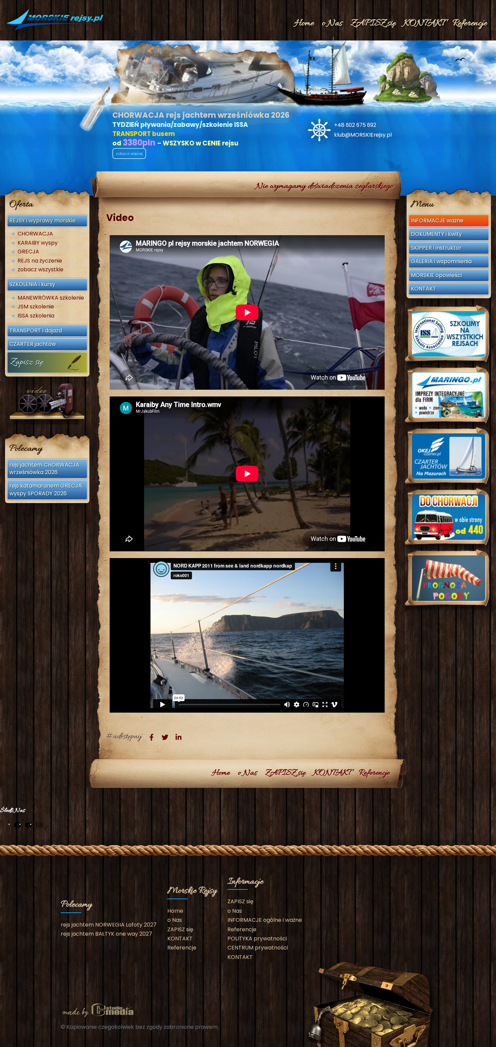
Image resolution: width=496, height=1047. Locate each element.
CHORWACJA (35, 234)
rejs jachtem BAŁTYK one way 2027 (106, 934)
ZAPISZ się (373, 24)
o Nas (332, 24)
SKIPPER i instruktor (436, 248)
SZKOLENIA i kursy (32, 284)
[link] (151, 737)
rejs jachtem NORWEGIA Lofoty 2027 (109, 925)
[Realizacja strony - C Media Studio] (98, 1009)
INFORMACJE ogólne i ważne (264, 920)
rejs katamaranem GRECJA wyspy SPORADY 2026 (45, 489)
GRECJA (28, 251)
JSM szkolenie (36, 306)
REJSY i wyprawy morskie (42, 220)
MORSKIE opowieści (436, 275)
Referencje (469, 24)
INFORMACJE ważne (437, 220)
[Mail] (39, 824)
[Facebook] (17, 824)
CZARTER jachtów (32, 344)
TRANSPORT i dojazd (35, 330)
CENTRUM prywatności (257, 948)
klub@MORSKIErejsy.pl (363, 134)
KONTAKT (424, 24)
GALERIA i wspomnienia (441, 261)
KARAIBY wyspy (38, 243)
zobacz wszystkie (40, 269)
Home (304, 24)
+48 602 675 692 (355, 125)
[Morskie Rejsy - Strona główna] (55, 20)
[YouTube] (28, 824)
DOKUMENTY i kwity (436, 234)
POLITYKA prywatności (257, 938)
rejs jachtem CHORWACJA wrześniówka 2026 (44, 468)
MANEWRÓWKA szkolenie (51, 298)
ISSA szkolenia (36, 316)
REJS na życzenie (40, 261)
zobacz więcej (129, 153)
